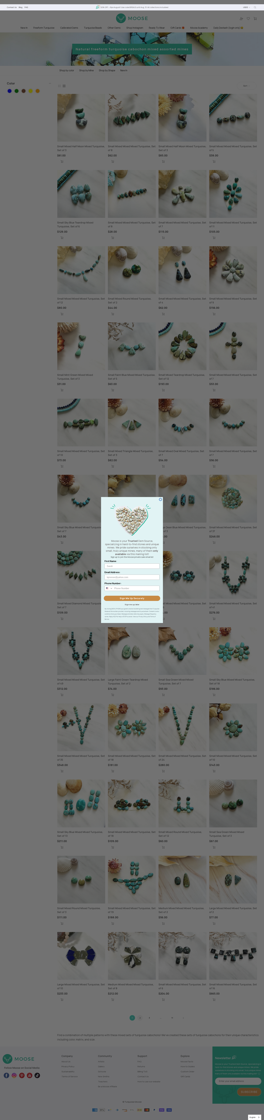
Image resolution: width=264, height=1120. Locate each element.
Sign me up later (132, 604)
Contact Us (12, 7)
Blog (20, 7)
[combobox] (254, 1117)
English (253, 1117)
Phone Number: (113, 583)
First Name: (111, 561)
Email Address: (112, 572)
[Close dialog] (160, 499)
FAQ (26, 7)
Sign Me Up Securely (132, 598)
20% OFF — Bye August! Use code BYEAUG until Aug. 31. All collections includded (134, 7)
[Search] (255, 7)
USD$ (245, 7)
